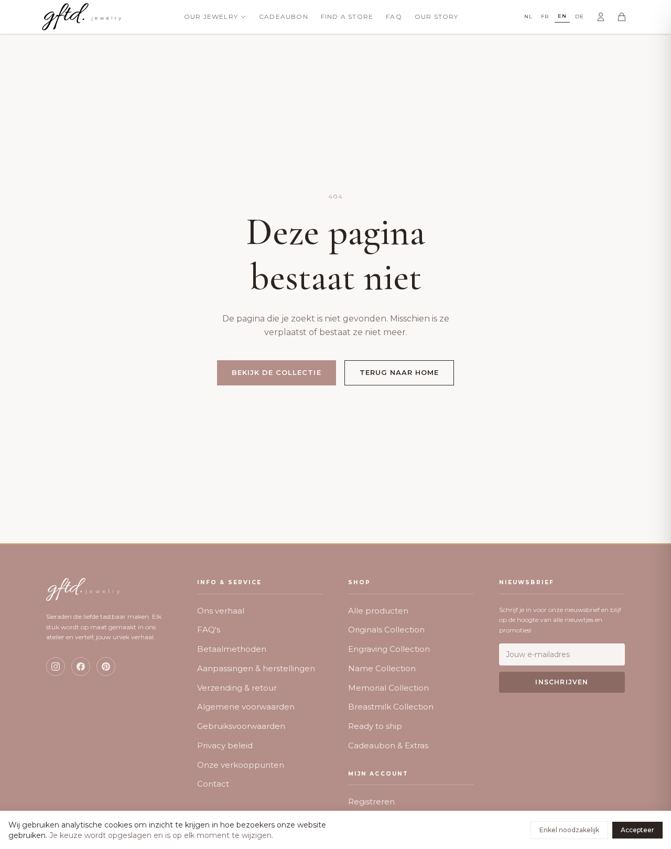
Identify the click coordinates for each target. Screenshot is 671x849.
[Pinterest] (105, 666)
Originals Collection (386, 630)
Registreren (371, 802)
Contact (213, 784)
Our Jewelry (211, 16)
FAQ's (208, 630)
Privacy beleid (225, 745)
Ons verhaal (220, 611)
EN (562, 16)
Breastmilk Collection (391, 707)
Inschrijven (561, 682)
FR (545, 16)
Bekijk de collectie (276, 372)
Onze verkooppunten (240, 765)
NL (528, 16)
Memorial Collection (388, 688)
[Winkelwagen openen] (621, 16)
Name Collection (382, 668)
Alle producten (378, 611)
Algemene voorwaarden (246, 707)
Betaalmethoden (231, 649)
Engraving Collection (389, 649)
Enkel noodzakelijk (569, 830)
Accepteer (637, 830)
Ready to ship (375, 726)
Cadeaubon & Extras (388, 745)
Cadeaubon (283, 16)
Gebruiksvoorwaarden (241, 726)
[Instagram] (55, 666)
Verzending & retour (237, 688)
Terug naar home (399, 372)
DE (579, 16)
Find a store (347, 16)
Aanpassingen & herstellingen (256, 668)
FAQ (394, 16)
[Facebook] (80, 666)
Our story (437, 16)
